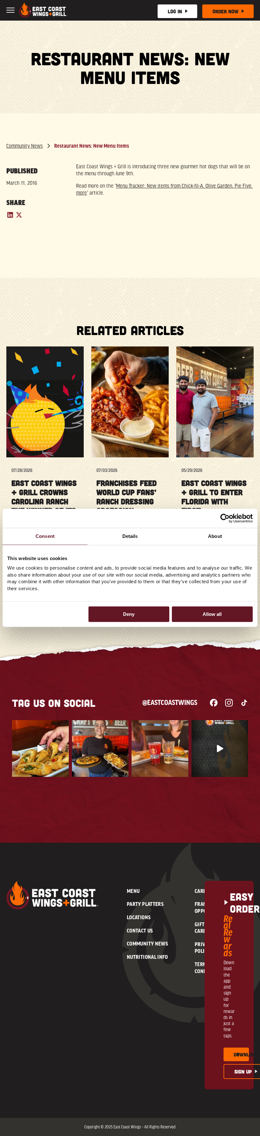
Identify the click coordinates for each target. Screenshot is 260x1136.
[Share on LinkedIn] (10, 217)
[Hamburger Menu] (10, 8)
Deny (128, 614)
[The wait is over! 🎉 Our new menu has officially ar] (40, 748)
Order (225, 11)
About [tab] (215, 536)
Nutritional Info (147, 957)
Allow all (212, 614)
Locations (139, 917)
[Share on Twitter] (19, 217)
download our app (241, 1054)
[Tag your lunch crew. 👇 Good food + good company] (100, 748)
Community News (24, 146)
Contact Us (140, 930)
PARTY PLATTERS (145, 904)
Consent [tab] (45, 536)
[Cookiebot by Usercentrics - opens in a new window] (225, 518)
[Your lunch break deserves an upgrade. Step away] (160, 748)
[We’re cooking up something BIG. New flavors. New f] (220, 748)
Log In (175, 11)
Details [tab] (130, 536)
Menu (133, 891)
